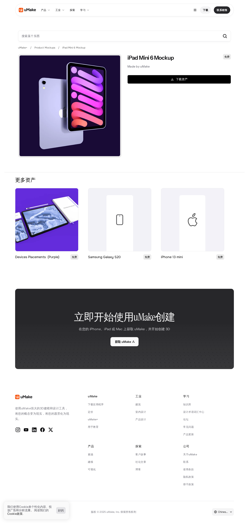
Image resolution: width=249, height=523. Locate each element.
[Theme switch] (195, 10)
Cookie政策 (15, 514)
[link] (46, 219)
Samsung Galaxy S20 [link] (104, 257)
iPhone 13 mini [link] (172, 257)
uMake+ (22, 47)
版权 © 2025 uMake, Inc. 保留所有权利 (113, 512)
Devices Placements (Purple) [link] (37, 257)
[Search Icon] (124, 35)
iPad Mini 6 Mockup (73, 47)
